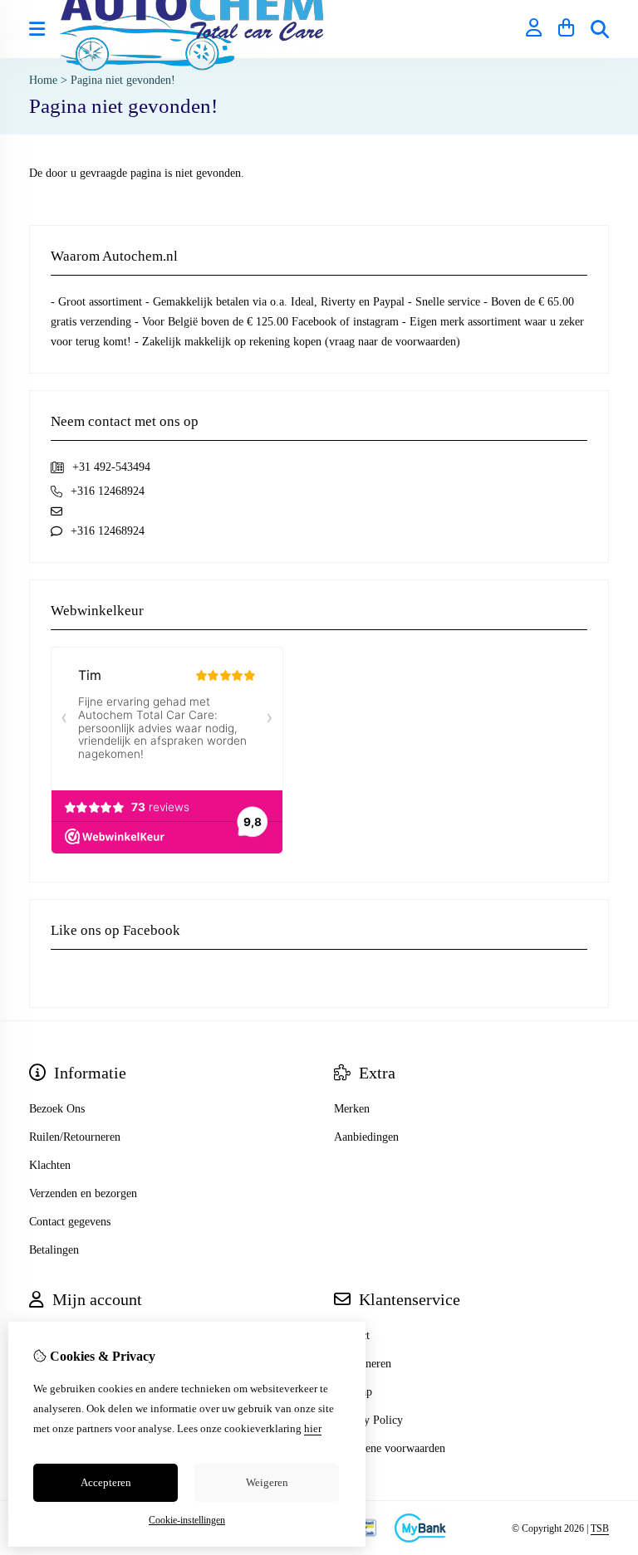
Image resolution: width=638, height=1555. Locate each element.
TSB (600, 1528)
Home (43, 80)
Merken (352, 1109)
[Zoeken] (600, 29)
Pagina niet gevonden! (123, 80)
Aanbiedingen (366, 1137)
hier (312, 1428)
